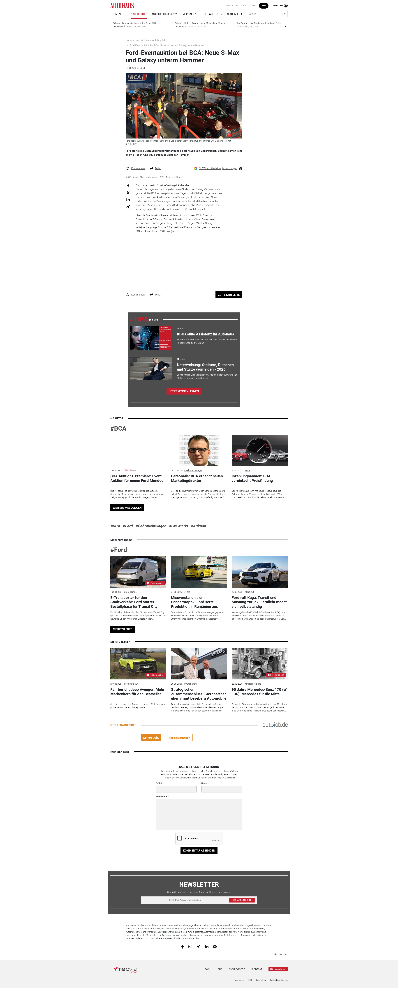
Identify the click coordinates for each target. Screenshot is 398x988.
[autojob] (275, 725)
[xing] (198, 946)
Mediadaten (237, 969)
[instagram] (190, 946)
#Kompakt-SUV (131, 684)
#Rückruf (249, 592)
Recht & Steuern (211, 14)
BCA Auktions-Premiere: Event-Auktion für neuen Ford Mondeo (137, 478)
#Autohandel (190, 684)
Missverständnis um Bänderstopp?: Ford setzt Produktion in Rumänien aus (194, 602)
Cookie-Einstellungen (279, 980)
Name (204, 783)
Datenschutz (261, 980)
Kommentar (162, 796)
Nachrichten (139, 14)
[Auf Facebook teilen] (128, 185)
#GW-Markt (178, 526)
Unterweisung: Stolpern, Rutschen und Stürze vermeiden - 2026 (205, 367)
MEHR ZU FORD (122, 629)
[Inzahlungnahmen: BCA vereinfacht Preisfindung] (260, 450)
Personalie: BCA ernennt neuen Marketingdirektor (197, 478)
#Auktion (198, 526)
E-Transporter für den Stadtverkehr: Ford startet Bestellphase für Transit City (133, 602)
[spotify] (215, 946)
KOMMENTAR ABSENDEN (199, 850)
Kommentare (138, 168)
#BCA (118, 428)
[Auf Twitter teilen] (128, 193)
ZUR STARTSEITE (229, 294)
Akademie (232, 14)
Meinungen (190, 14)
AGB (250, 980)
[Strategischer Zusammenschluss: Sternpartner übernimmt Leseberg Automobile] (199, 664)
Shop (244, 5)
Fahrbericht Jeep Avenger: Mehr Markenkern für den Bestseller (137, 691)
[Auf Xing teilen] (128, 206)
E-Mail (159, 783)
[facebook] (182, 946)
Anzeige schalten (179, 737)
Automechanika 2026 (165, 14)
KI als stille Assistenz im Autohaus (205, 334)
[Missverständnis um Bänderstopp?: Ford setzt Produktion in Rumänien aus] (199, 572)
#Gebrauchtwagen (193, 470)
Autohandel (158, 40)
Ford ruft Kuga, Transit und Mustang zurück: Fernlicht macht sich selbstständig (259, 602)
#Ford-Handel (130, 592)
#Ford (128, 526)
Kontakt (256, 969)
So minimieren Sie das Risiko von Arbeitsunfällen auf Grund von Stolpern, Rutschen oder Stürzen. (207, 376)
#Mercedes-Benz (253, 684)
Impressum (239, 980)
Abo (263, 5)
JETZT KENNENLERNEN (184, 391)
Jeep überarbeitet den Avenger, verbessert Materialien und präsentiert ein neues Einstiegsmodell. (138, 706)
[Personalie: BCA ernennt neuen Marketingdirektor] (199, 450)
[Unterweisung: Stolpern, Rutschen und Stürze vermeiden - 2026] (151, 368)
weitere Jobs (151, 737)
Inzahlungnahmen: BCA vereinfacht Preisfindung (252, 478)
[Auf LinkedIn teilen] (128, 200)
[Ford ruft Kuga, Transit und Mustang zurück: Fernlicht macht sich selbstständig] (260, 572)
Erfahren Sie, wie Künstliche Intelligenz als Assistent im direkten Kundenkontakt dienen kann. (207, 341)
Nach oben (279, 954)
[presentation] (285, 26)
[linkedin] (206, 946)
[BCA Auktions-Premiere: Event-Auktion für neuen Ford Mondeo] (138, 450)
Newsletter (231, 5)
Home (129, 40)
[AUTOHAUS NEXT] (144, 319)
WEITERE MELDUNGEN (127, 507)
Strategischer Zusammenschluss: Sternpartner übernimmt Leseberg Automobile (198, 694)
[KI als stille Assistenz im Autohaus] (151, 338)
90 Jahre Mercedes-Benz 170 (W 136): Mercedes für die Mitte (259, 691)
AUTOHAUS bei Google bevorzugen (218, 168)
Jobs (252, 5)
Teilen (158, 168)
